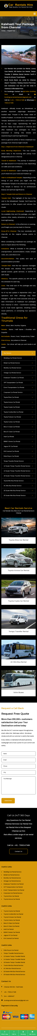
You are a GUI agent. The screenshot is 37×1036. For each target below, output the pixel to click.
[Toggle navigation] (34, 14)
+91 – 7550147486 (18, 100)
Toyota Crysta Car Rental (12, 407)
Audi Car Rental (9, 436)
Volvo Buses (18, 692)
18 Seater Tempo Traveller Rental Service (17, 476)
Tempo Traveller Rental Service (14, 461)
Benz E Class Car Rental (12, 431)
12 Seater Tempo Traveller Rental (14, 956)
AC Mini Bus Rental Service (12, 485)
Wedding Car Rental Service (13, 358)
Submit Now (8, 800)
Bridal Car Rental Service (12, 363)
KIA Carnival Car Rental (11, 451)
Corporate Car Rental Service (13, 392)
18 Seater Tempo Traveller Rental (14, 962)
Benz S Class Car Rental (12, 427)
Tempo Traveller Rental (18, 631)
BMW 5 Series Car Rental (12, 441)
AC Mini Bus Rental (18, 662)
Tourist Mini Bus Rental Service (14, 481)
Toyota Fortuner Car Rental (12, 417)
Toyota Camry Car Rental (12, 422)
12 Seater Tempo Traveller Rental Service (17, 466)
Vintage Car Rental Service (12, 373)
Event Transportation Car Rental (14, 387)
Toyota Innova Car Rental (12, 402)
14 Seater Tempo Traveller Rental (14, 959)
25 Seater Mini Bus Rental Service (15, 495)
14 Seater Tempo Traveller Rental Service (17, 471)
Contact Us (18, 851)
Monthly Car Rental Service (12, 368)
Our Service (7, 353)
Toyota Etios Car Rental (11, 397)
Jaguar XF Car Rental (11, 446)
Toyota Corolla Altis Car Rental (13, 412)
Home (3, 31)
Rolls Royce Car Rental (11, 456)
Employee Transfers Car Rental (14, 377)
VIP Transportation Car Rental (13, 382)
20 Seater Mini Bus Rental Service (15, 490)
